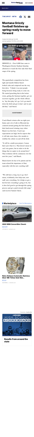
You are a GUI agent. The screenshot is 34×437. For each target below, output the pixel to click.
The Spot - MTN (9, 16)
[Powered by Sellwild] (29, 312)
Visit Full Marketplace (25, 203)
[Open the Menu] (3, 2)
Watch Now (28, 2)
